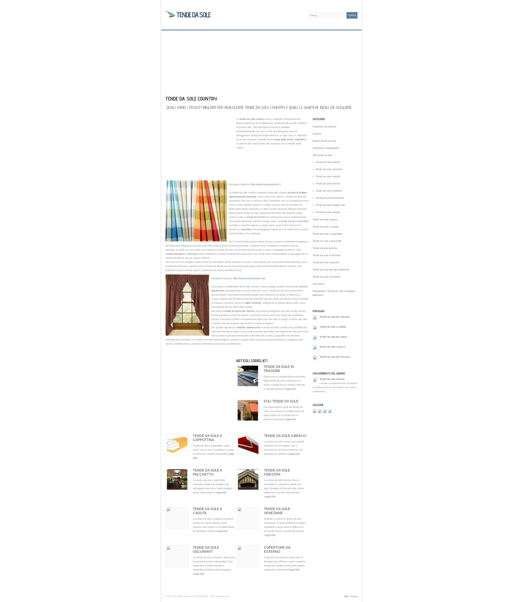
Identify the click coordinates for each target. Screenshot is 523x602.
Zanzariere (319, 284)
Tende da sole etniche (328, 183)
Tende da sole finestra (325, 248)
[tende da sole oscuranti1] (325, 418)
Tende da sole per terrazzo (335, 356)
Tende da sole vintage (328, 212)
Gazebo (317, 133)
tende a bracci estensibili (294, 221)
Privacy (354, 596)
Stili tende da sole (281, 401)
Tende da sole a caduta (326, 226)
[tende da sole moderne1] (330, 418)
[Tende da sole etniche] (315, 380)
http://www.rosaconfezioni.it (266, 184)
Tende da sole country (328, 176)
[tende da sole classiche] (320, 418)
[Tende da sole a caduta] (315, 327)
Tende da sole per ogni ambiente (331, 269)
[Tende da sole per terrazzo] (315, 357)
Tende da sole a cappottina (328, 233)
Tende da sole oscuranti (326, 262)
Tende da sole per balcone (335, 316)
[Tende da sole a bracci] (315, 347)
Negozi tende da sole (324, 141)
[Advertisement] (261, 59)
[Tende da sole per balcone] (315, 317)
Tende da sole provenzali (330, 198)
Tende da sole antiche (328, 162)
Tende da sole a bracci (285, 436)
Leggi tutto (290, 389)
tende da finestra (256, 217)
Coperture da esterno (324, 126)
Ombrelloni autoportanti (326, 148)
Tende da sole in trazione (327, 255)
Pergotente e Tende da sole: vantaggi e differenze (334, 293)
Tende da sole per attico (333, 336)
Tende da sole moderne (329, 190)
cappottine (246, 229)
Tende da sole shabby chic (330, 205)
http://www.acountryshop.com (249, 278)
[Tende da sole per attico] (315, 337)
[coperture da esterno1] (314, 418)
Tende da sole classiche (329, 169)
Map (346, 596)
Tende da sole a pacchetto (327, 241)
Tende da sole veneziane (327, 276)
